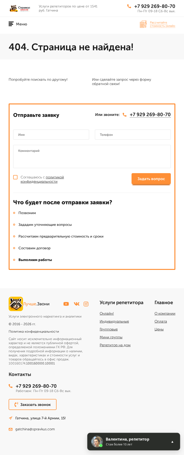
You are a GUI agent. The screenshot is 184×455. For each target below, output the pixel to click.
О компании (165, 313)
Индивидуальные (114, 321)
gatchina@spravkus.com (35, 429)
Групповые (109, 329)
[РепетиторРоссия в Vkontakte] (76, 304)
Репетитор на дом (115, 345)
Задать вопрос (151, 178)
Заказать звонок (35, 404)
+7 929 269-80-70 (154, 6)
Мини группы (111, 337)
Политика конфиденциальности (34, 332)
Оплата (161, 321)
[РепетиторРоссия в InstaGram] (86, 304)
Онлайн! (107, 313)
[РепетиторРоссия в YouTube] (66, 304)
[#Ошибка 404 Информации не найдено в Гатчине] (22, 8)
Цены (159, 329)
